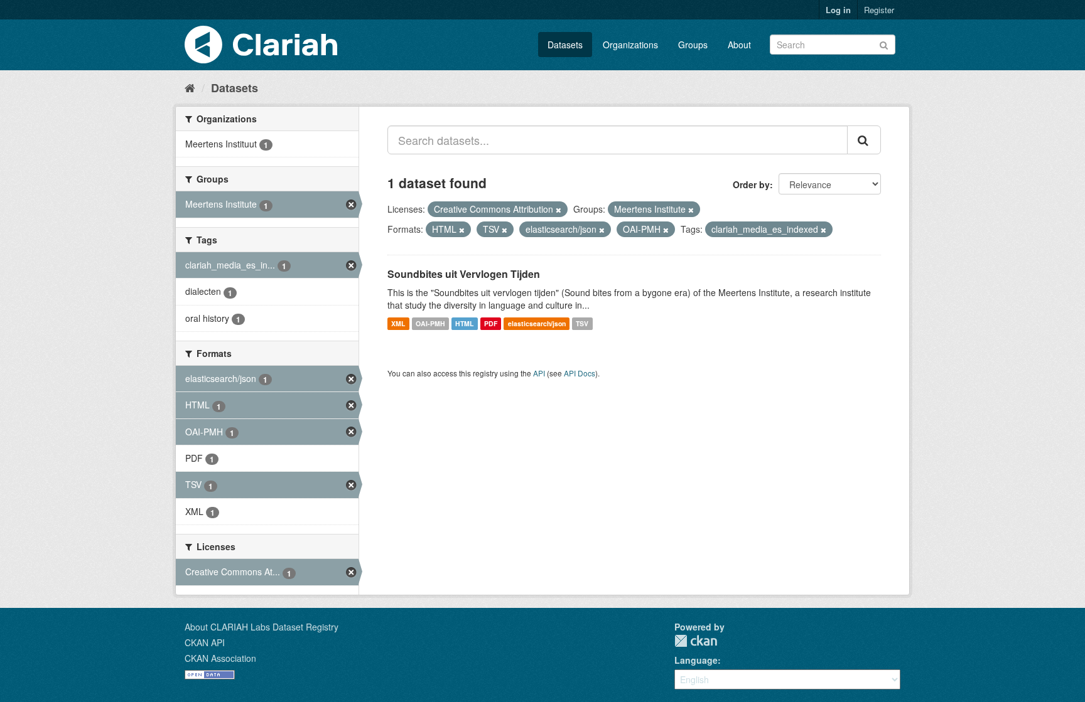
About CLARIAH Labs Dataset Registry (261, 626)
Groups (693, 44)
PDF (490, 323)
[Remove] (558, 210)
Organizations (630, 44)
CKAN (695, 640)
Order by (751, 184)
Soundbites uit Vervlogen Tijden (463, 274)
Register (879, 10)
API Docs (579, 373)
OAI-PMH (430, 323)
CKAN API (205, 642)
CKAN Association (220, 658)
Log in (838, 10)
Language (696, 660)
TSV (582, 323)
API (539, 373)
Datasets (565, 44)
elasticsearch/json (537, 323)
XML (398, 323)
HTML (464, 323)
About (739, 44)
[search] (864, 139)
